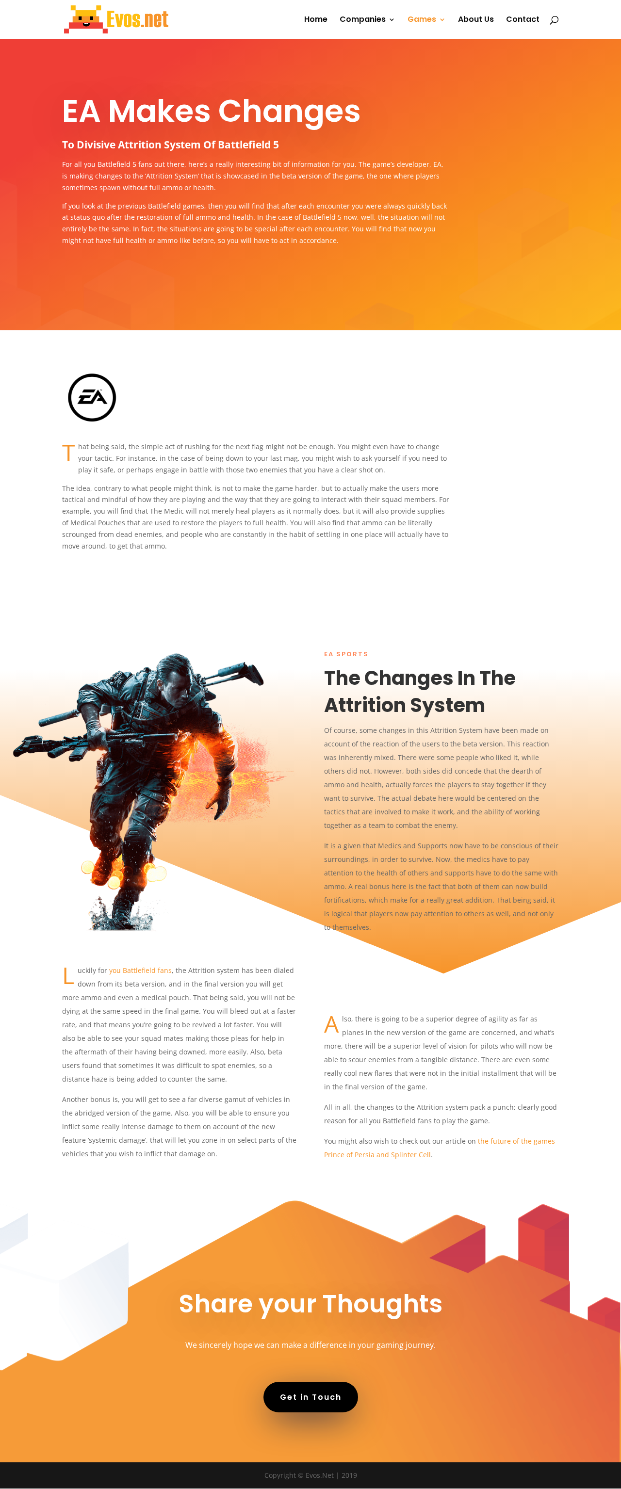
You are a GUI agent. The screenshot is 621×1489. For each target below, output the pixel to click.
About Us (476, 20)
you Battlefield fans (140, 970)
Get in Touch (311, 1397)
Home (315, 20)
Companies (363, 20)
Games (422, 20)
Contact (522, 20)
